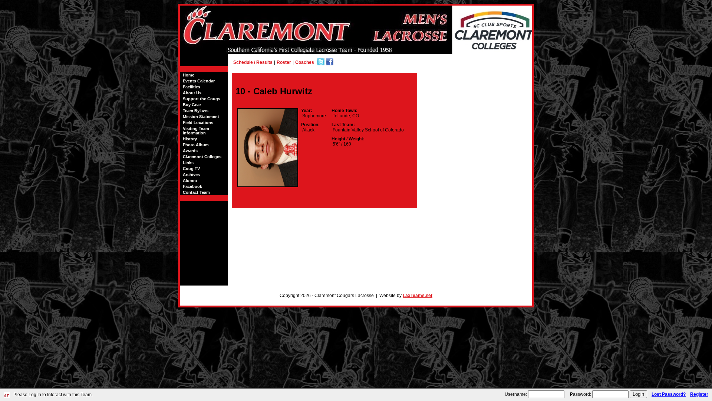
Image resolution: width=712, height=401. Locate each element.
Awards (190, 151)
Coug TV (191, 168)
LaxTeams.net (417, 295)
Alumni (190, 180)
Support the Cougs (201, 99)
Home (188, 75)
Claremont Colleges (202, 156)
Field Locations (198, 122)
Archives (191, 174)
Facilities (191, 87)
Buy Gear (192, 104)
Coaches (304, 62)
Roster (284, 62)
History (190, 139)
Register (699, 394)
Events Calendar (199, 81)
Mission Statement (201, 116)
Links (188, 162)
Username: (516, 394)
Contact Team (196, 192)
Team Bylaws (195, 110)
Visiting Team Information (196, 130)
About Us (192, 93)
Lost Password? (669, 394)
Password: (580, 394)
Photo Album (196, 145)
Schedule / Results (253, 62)
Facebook (192, 186)
